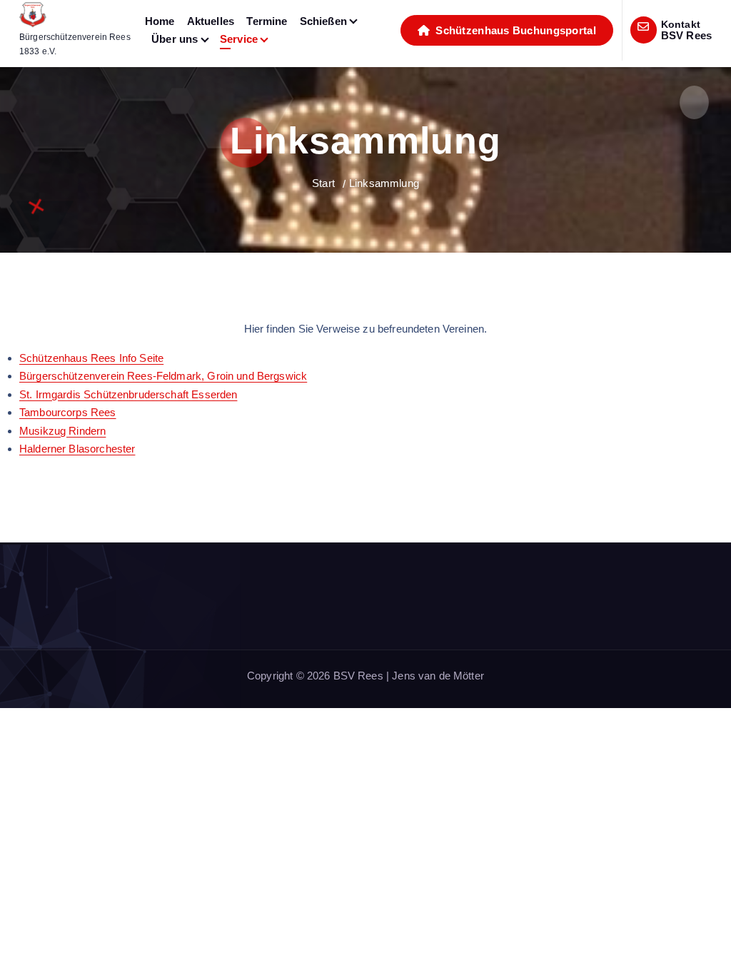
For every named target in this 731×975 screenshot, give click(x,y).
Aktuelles (210, 21)
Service (239, 39)
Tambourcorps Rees (67, 412)
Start (323, 183)
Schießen (323, 21)
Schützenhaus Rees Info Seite (91, 358)
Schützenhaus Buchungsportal (514, 30)
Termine (266, 21)
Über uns (174, 39)
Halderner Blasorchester (77, 449)
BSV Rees (686, 35)
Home (160, 21)
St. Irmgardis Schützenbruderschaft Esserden (128, 394)
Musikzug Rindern (62, 431)
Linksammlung (384, 183)
